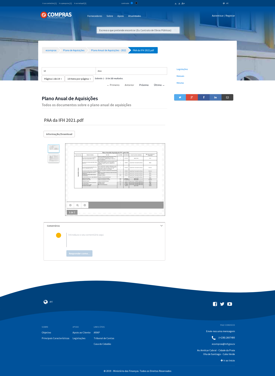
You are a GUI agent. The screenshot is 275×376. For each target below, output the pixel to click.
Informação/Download (59, 134)
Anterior (129, 84)
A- (176, 3)
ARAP (97, 332)
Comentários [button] (53, 225)
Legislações (79, 338)
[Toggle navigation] (76, 16)
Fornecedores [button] (94, 15)
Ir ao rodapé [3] (80, 3)
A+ (183, 3)
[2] (53, 158)
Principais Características (55, 338)
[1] (53, 148)
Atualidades (134, 15)
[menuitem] (203, 69)
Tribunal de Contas (104, 338)
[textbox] (109, 240)
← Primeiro (113, 84)
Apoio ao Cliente (82, 332)
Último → (159, 84)
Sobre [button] (110, 15)
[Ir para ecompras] (56, 15)
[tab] (104, 226)
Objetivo (46, 332)
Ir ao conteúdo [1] (49, 3)
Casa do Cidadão (102, 343)
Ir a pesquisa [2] (65, 3)
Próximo (144, 84)
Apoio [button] (120, 15)
